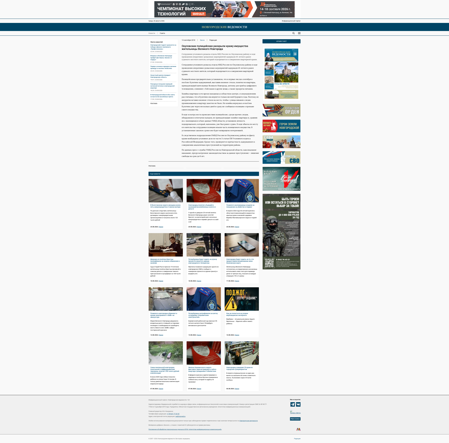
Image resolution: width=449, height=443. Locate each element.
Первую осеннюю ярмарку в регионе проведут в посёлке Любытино (163, 67)
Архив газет (281, 41)
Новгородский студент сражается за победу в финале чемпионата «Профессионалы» (163, 47)
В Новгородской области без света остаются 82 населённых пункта (162, 96)
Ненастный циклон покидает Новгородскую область (160, 76)
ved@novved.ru (180, 416)
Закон (202, 40)
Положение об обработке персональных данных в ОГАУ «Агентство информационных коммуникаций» (185, 429)
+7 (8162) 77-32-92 (173, 414)
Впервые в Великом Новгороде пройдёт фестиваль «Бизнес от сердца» (161, 58)
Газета (162, 33)
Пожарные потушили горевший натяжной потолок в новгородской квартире (162, 86)
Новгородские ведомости (248, 421)
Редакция (297, 438)
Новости (151, 33)
